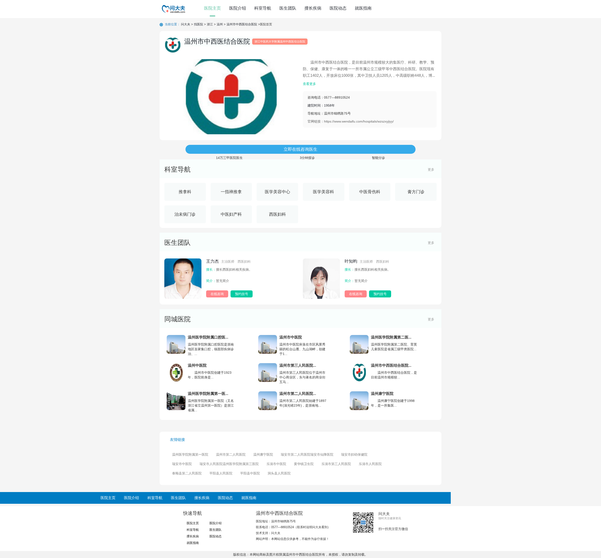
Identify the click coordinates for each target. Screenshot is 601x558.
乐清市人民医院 (370, 464)
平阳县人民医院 (220, 473)
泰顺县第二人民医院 (187, 473)
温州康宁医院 (263, 454)
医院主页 (212, 8)
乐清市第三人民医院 (336, 464)
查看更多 (309, 84)
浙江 (210, 24)
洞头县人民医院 (279, 473)
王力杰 (228, 261)
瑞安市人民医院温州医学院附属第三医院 (229, 464)
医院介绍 (237, 8)
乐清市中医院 (276, 464)
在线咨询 (217, 294)
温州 (220, 24)
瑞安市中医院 (182, 464)
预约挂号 (241, 294)
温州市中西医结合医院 (242, 24)
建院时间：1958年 (329, 109)
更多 (431, 169)
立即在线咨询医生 (300, 149)
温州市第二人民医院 (231, 454)
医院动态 (338, 8)
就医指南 (363, 8)
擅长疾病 (312, 8)
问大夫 (185, 24)
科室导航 (262, 8)
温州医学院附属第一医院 (190, 454)
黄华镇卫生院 (304, 464)
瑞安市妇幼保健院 (354, 454)
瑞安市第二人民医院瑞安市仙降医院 (307, 454)
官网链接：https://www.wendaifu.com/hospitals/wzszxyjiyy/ (351, 121)
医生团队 (287, 8)
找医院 (198, 24)
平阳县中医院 (250, 473)
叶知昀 (367, 261)
